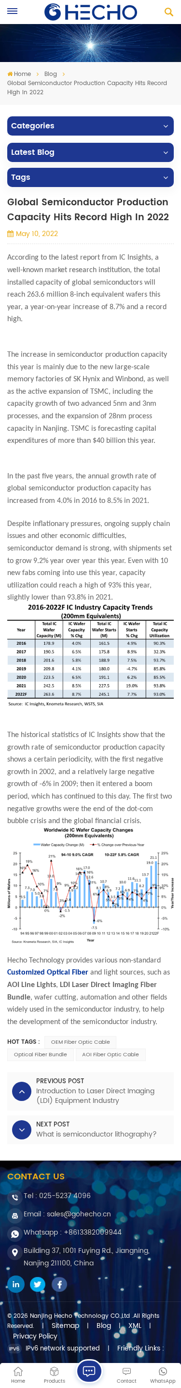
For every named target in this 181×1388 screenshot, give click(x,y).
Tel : (57, 1195)
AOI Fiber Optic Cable (110, 1054)
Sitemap (65, 1326)
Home (22, 74)
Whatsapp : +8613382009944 (73, 1232)
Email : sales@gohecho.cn (67, 1214)
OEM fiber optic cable (80, 1042)
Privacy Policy (35, 1336)
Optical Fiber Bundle (40, 1054)
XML (134, 1326)
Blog (50, 74)
